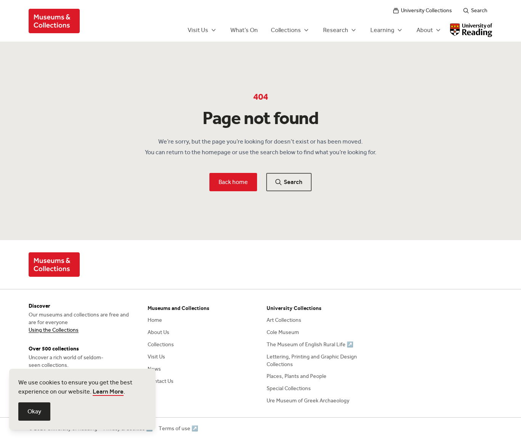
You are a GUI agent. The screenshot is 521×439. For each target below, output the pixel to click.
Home (155, 320)
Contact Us (161, 381)
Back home (233, 182)
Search (479, 10)
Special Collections (289, 388)
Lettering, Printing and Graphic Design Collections (312, 360)
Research (335, 30)
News (154, 369)
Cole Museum (283, 332)
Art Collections (284, 320)
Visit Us (198, 30)
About (424, 30)
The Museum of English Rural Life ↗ (310, 344)
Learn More (108, 391)
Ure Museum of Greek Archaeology (308, 400)
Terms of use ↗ (178, 428)
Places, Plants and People (296, 376)
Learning (382, 30)
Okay (34, 411)
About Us (158, 332)
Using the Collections (54, 330)
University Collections (426, 10)
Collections (286, 30)
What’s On (244, 30)
